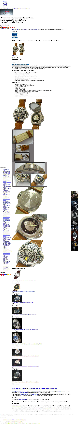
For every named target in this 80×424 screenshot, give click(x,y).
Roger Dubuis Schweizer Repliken (6, 233)
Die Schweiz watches (34, 388)
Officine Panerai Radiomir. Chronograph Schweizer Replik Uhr (24, 314)
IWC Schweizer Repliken (6, 210)
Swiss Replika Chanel (18, 388)
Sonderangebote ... (6, 266)
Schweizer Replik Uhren (21, 29)
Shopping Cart (3, 28)
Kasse (4, 6)
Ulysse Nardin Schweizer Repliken (6, 242)
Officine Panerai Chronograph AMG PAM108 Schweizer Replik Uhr (25, 329)
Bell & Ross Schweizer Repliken (6, 176)
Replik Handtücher (6, 253)
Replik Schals (5, 259)
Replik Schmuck (6, 262)
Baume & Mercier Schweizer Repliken (6, 174)
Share (1, 26)
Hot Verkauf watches (36, 391)
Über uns (22, 8)
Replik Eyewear (6, 249)
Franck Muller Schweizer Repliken (6, 202)
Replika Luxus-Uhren (24, 394)
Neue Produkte (8, 8)
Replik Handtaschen (6, 252)
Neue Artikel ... (5, 267)
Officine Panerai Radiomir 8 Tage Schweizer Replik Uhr (22, 302)
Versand (18, 8)
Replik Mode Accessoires (5, 257)
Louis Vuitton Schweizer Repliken (6, 217)
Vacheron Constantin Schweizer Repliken (7, 244)
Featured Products (14, 8)
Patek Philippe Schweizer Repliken (6, 225)
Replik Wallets (5, 263)
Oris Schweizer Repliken (6, 223)
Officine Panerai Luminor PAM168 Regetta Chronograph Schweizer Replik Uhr (27, 343)
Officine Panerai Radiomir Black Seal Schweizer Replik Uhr (23, 291)
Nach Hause (2, 8)
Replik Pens (5, 258)
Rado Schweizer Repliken (6, 229)
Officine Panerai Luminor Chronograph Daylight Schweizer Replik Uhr (25, 381)
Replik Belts (5, 248)
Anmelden (5, 4)
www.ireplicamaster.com (49, 388)
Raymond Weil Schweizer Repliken (6, 231)
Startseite (4, 1)
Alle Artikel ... (5, 269)
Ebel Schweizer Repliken (6, 197)
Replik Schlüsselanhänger (6, 261)
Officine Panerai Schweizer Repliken (33, 29)
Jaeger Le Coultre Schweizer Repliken (6, 212)
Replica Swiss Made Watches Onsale (14, 422)
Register (28, 8)
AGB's (11, 419)
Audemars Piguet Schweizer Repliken (6, 172)
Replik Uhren (5, 247)
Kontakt (25, 8)
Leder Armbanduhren (23, 392)
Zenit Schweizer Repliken (6, 246)
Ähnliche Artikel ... (6, 268)
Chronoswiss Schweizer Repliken (6, 191)
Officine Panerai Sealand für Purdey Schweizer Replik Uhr (45, 407)
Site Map (21, 419)
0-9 (22, 421)
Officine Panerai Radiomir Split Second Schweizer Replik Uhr (23, 279)
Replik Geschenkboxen (7, 250)
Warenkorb (5, 5)
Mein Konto (5, 3)
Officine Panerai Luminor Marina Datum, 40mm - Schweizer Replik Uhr (25, 356)
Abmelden (5, 2)
